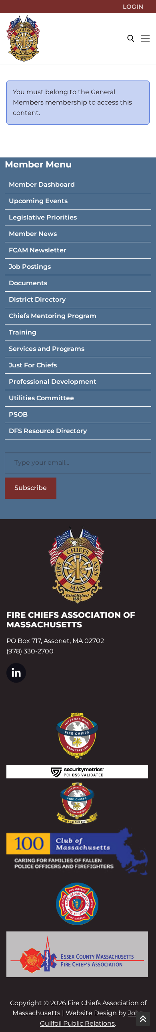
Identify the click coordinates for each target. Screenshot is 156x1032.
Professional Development (52, 381)
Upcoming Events (38, 201)
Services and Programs (46, 349)
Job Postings (30, 266)
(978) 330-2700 (30, 651)
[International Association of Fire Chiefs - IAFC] (77, 735)
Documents (28, 283)
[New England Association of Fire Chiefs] (77, 803)
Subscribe (30, 488)
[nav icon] (145, 38)
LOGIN (133, 6)
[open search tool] (130, 38)
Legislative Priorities (43, 217)
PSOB (18, 414)
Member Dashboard (42, 184)
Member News (33, 234)
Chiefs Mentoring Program (52, 316)
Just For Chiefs (33, 365)
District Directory (37, 299)
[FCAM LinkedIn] (16, 673)
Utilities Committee (41, 398)
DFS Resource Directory (48, 431)
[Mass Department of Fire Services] (77, 904)
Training (22, 332)
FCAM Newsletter (37, 250)
